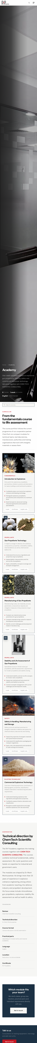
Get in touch (18, 1010)
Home (4, 365)
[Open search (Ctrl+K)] (29, 2)
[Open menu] (33, 3)
